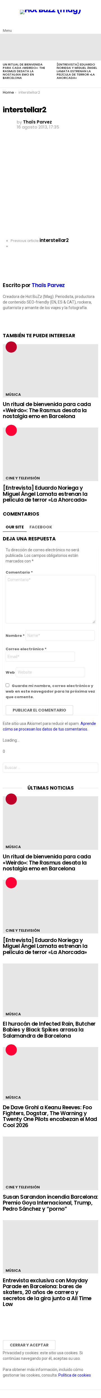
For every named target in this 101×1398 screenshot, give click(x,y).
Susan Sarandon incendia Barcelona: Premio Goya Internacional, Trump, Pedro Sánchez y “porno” (50, 1203)
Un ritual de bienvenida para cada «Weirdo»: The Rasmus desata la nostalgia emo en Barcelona (24, 71)
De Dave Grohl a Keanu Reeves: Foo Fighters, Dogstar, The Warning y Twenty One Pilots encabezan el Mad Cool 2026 (50, 1116)
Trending (11, 347)
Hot (11, 430)
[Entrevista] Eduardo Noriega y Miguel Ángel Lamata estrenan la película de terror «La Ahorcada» (77, 71)
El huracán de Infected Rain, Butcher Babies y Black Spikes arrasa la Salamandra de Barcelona (49, 1030)
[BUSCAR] (94, 26)
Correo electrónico (26, 649)
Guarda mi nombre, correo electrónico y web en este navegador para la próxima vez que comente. (50, 691)
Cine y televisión (23, 478)
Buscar (92, 768)
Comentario (19, 572)
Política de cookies (74, 1375)
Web (10, 672)
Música (13, 394)
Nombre (15, 635)
